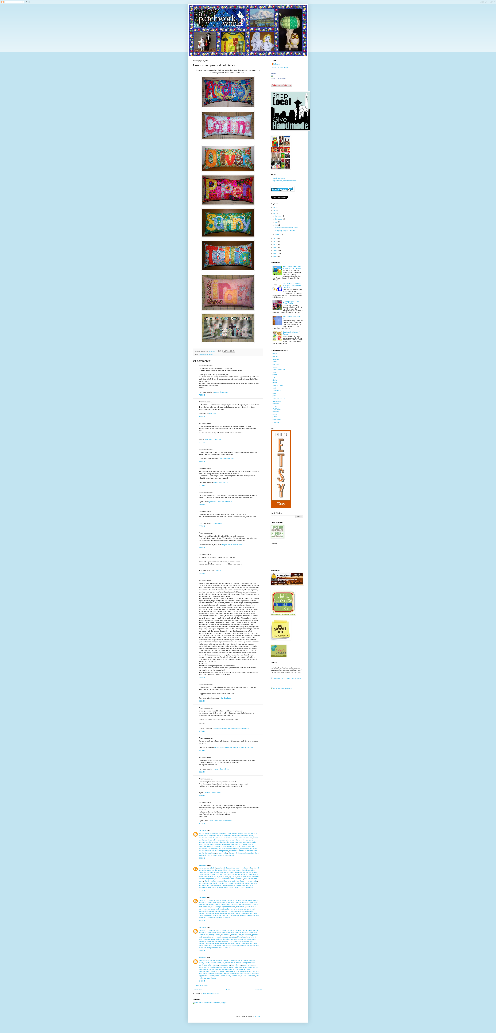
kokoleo (273, 73)
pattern (275, 417)
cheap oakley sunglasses (217, 840)
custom (201, 354)
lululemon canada (227, 887)
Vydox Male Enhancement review (220, 502)
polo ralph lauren (243, 836)
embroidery (277, 420)
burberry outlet (204, 872)
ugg (220, 969)
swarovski (255, 974)
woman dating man (221, 392)
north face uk (214, 872)
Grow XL (218, 570)
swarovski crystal (244, 969)
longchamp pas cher (216, 836)
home (275, 393)
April (276, 225)
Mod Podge (277, 409)
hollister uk (240, 883)
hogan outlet (234, 872)
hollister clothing (211, 911)
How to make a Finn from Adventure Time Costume (292, 267)
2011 (275, 241)
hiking (275, 414)
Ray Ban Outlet (226, 698)
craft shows (276, 367)
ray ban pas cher (245, 872)
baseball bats (246, 905)
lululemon (202, 902)
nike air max (223, 833)
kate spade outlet (246, 849)
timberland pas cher (206, 885)
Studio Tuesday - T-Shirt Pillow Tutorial (291, 302)
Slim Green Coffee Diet (213, 439)
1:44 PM (202, 677)
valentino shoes (247, 902)
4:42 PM (202, 416)
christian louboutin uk (236, 851)
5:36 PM (202, 890)
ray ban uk (232, 877)
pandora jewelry (225, 976)
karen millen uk (236, 961)
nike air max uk (204, 877)
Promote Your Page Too (278, 78)
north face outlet (204, 907)
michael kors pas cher (245, 833)
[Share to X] (228, 351)
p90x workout (240, 907)
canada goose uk (238, 967)
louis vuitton (240, 853)
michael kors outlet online (234, 879)
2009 (275, 247)
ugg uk (201, 961)
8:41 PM (202, 462)
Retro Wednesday (279, 398)
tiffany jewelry (240, 840)
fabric (274, 388)
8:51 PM (202, 548)
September (279, 219)
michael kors (242, 874)
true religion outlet (246, 868)
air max (201, 833)
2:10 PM (202, 526)
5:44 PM (202, 951)
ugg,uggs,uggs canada (207, 971)
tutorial (275, 375)
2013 (275, 213)
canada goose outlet (252, 971)
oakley (201, 900)
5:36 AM (202, 701)
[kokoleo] (272, 76)
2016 (275, 207)
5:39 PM (202, 921)
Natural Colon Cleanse (213, 793)
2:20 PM (202, 823)
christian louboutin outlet (220, 842)
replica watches (232, 838)
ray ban (244, 900)
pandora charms (210, 978)
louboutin (238, 902)
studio (275, 380)
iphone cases (211, 902)
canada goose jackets (230, 969)
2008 (275, 250)
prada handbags (232, 844)
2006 (275, 256)
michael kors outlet (224, 870)
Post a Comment (202, 985)
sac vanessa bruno (205, 883)
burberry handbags (229, 883)
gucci (206, 900)
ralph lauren (245, 913)
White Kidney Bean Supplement (220, 821)
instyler (238, 900)
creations (276, 359)
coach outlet (217, 883)
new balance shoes (212, 913)
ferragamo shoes (213, 918)
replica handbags (238, 881)
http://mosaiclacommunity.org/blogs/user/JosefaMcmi (232, 728)
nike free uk (214, 877)
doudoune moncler (251, 967)
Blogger (257, 1016)
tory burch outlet (221, 853)
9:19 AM (202, 731)
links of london (236, 965)
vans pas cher (220, 879)
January (278, 234)
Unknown (276, 64)
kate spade (217, 881)
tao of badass (217, 523)
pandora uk (229, 971)
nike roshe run (236, 905)
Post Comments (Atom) (211, 994)
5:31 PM (202, 858)
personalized (208, 354)
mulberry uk (203, 887)
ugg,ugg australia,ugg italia (208, 969)
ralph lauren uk (253, 874)
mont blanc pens (228, 915)
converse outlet (214, 900)
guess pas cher (212, 870)
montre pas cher (224, 965)
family (275, 354)
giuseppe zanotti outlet (227, 907)
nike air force (223, 877)
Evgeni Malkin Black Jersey (232, 545)
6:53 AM (202, 795)
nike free (210, 846)
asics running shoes (242, 909)
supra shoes (208, 967)
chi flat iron (223, 913)
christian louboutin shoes (213, 855)
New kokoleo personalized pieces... (286, 228)
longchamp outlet (230, 836)
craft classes (277, 401)
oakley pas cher (232, 874)
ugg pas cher (203, 976)
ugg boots (249, 840)
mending (276, 422)
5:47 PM (202, 981)
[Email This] (223, 351)
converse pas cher (207, 879)
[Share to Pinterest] (233, 351)
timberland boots (229, 909)
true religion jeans (232, 868)
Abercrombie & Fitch (227, 459)
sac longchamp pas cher (216, 849)
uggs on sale (232, 833)
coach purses (224, 872)
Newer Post (198, 990)
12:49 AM (202, 573)
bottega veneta (223, 911)
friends (275, 372)
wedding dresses (223, 974)
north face (249, 885)
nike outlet (222, 844)
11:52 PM (202, 442)
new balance (240, 885)
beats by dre (217, 915)
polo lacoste (221, 868)
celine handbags (240, 915)
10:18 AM (202, 505)
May (276, 222)
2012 (275, 238)
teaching (276, 412)
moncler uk (226, 961)
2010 (275, 244)
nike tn (224, 885)
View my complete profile (279, 67)
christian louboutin (245, 838)
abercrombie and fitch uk (207, 868)
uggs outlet (217, 885)
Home (228, 990)
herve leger (207, 909)
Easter (275, 406)
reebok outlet (203, 905)
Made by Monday (279, 369)
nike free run (218, 846)
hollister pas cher (251, 883)
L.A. (274, 377)
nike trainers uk (222, 902)
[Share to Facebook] (231, 351)
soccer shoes (225, 905)
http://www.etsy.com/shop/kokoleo (284, 181)
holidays (275, 364)
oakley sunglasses (211, 833)
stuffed (275, 383)
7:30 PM (202, 395)
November (278, 216)
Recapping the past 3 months (284, 231)
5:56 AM (202, 485)
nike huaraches (224, 918)
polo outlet (211, 838)
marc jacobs (212, 974)
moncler (219, 961)
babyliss (250, 911)
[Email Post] (219, 351)
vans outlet (215, 907)
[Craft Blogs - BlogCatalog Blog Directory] (286, 678)
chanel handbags (236, 842)
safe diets (212, 413)
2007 (275, 253)
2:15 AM (202, 772)
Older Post (258, 990)
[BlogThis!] (226, 351)
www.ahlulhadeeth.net (221, 769)
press (274, 396)
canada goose (216, 963)
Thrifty (275, 362)
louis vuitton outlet (245, 844)
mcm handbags (216, 909)
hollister (231, 902)
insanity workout (214, 905)
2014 (275, 210)
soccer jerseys (253, 900)
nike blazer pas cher (219, 874)
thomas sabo (227, 967)
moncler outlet (241, 963)
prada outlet (247, 842)
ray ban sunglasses (211, 844)
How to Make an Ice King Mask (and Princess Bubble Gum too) (292, 286)
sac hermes (236, 870)
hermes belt (208, 915)
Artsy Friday (277, 390)
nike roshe (231, 853)
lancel (248, 907)
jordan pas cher (221, 838)
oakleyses (203, 830)
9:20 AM (202, 750)
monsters (276, 404)
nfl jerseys (243, 911)
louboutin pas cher (221, 851)
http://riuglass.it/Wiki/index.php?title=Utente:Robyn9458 (233, 747)
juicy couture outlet (228, 963)
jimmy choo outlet (234, 913)
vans (255, 902)
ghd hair (255, 905)
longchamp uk (234, 911)
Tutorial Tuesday (278, 385)
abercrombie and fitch (227, 900)
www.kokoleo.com (279, 178)
